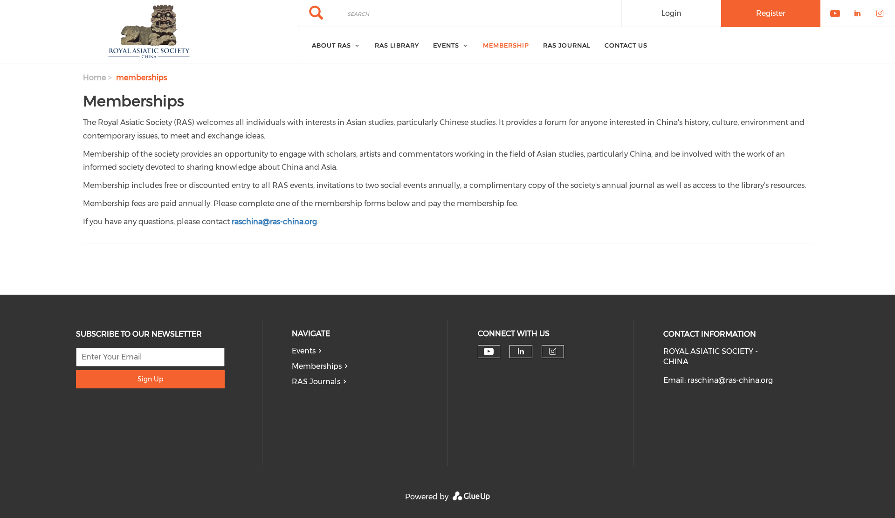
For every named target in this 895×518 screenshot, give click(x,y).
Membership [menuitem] (506, 45)
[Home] (149, 31)
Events (304, 350)
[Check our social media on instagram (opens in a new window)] (552, 351)
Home (94, 77)
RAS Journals (316, 381)
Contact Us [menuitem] (626, 45)
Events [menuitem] (446, 45)
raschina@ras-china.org (730, 380)
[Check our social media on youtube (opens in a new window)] (489, 352)
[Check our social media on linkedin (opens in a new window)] (521, 351)
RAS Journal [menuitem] (567, 45)
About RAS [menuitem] (331, 45)
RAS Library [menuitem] (397, 45)
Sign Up (150, 379)
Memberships (317, 366)
